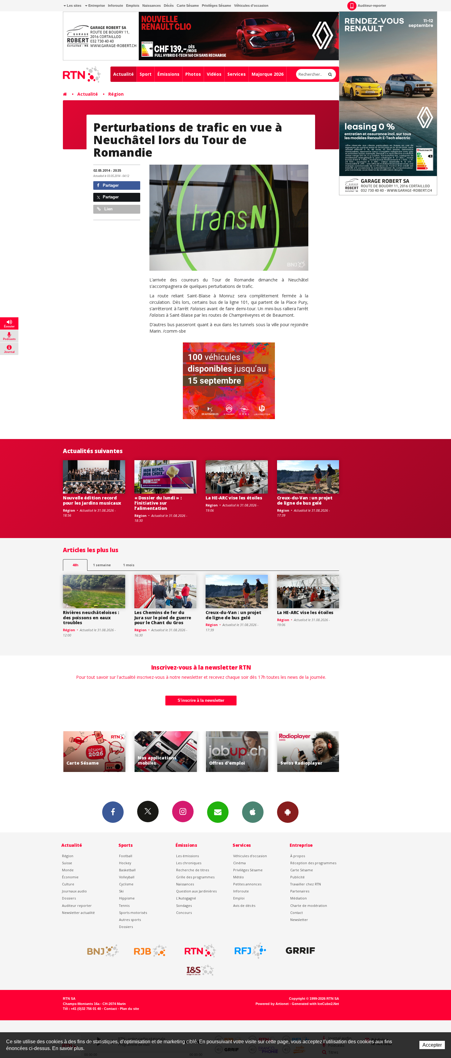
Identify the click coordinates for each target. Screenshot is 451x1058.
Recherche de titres (192, 870)
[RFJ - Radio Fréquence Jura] (250, 951)
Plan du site (129, 1008)
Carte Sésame (188, 5)
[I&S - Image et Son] (200, 970)
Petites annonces (247, 884)
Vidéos (214, 74)
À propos (297, 856)
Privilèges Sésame (216, 5)
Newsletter (299, 920)
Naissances (151, 5)
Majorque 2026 (267, 74)
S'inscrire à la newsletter (201, 700)
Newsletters (218, 812)
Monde (68, 870)
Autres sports (130, 920)
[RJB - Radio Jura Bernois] (150, 951)
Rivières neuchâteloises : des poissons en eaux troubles (91, 617)
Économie (70, 877)
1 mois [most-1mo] (128, 565)
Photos (193, 74)
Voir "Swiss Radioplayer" (260, 751)
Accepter (432, 1045)
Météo (238, 877)
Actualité (123, 74)
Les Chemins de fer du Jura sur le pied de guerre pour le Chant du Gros (162, 617)
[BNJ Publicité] (100, 951)
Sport (146, 74)
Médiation (298, 898)
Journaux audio (74, 891)
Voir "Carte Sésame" (332, 751)
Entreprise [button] (96, 5)
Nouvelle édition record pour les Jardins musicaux (92, 500)
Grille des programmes (195, 877)
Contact (296, 913)
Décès (169, 5)
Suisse (67, 863)
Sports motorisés (133, 913)
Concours (184, 913)
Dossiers (69, 898)
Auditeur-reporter (372, 5)
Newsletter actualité (78, 913)
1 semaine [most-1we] (102, 565)
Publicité (297, 877)
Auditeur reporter (77, 905)
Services (236, 74)
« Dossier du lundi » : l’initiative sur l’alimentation (158, 503)
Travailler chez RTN (305, 884)
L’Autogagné (186, 898)
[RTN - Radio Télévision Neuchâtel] (200, 951)
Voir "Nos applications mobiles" (118, 751)
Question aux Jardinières (196, 891)
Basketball (127, 870)
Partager (110, 185)
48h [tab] (75, 565)
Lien (108, 209)
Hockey (125, 863)
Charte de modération (308, 905)
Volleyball (126, 877)
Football (125, 856)
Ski (121, 891)
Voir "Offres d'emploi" (189, 751)
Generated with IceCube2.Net (315, 1004)
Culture (68, 884)
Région (116, 94)
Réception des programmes (313, 863)
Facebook (113, 812)
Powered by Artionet (272, 1004)
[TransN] (228, 218)
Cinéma (239, 863)
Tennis (124, 905)
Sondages (184, 905)
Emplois (132, 5)
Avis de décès (244, 905)
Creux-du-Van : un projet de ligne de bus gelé (305, 500)
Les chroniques (188, 863)
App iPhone (253, 812)
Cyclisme (126, 884)
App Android (288, 812)
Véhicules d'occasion (251, 5)
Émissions (168, 74)
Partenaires (299, 891)
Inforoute (115, 5)
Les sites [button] (73, 5)
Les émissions (187, 856)
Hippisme (127, 898)
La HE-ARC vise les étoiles (234, 498)
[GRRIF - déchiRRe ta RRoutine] (300, 951)
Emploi (239, 898)
